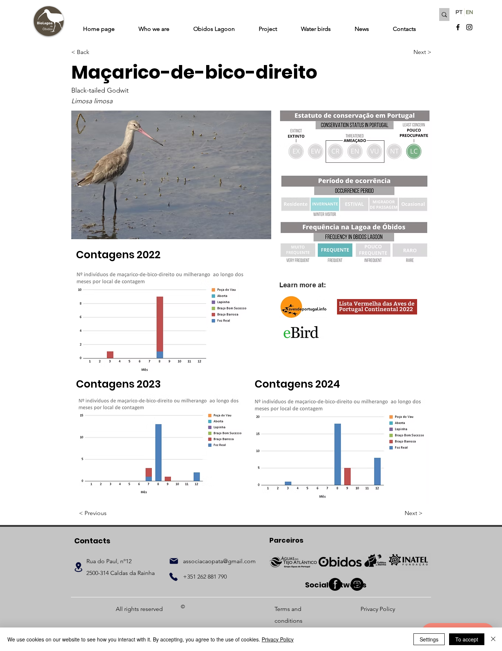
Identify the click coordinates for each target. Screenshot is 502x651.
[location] (78, 567)
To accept (466, 639)
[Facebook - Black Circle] (335, 584)
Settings (429, 639)
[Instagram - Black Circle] (357, 584)
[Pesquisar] (444, 14)
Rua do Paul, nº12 (109, 561)
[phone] (173, 577)
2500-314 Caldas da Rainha (120, 572)
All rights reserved (139, 608)
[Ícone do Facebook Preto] (458, 27)
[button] (171, 175)
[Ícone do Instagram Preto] (469, 27)
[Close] (493, 639)
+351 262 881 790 (205, 576)
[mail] (173, 561)
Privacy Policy (278, 639)
